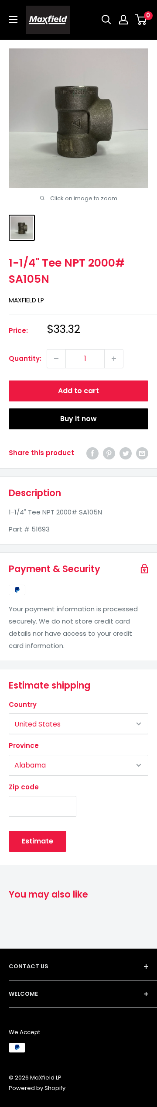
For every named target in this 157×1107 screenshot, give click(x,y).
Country (23, 704)
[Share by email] (142, 453)
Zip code (24, 787)
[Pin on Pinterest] (109, 453)
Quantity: (25, 358)
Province (24, 745)
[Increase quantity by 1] (114, 359)
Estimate (37, 841)
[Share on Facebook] (92, 453)
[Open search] (106, 19)
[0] (141, 19)
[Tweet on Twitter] (125, 453)
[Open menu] (13, 19)
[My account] (123, 19)
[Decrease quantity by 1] (56, 359)
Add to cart (78, 391)
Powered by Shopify (37, 1088)
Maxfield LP (26, 300)
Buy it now (78, 419)
